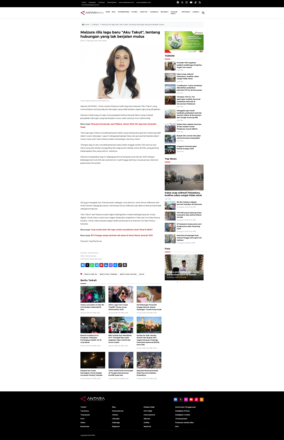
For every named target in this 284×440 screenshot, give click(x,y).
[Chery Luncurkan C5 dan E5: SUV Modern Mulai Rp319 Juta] (92, 294)
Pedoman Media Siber (184, 423)
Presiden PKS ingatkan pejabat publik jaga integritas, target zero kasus (189, 65)
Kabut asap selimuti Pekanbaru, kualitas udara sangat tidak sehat (188, 76)
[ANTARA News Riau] (92, 12)
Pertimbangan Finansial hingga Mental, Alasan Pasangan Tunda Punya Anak (149, 307)
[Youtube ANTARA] (191, 2)
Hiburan (147, 419)
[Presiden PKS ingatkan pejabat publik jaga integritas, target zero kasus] (170, 66)
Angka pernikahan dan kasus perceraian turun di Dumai (183, 273)
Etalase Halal (174, 12)
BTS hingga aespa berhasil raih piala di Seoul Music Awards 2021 (122, 235)
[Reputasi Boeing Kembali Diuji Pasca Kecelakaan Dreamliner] (149, 360)
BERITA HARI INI (91, 274)
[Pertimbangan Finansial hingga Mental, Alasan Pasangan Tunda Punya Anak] (149, 294)
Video (82, 423)
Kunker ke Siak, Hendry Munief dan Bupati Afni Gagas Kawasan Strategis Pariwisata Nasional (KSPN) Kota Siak (148, 340)
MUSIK (141, 274)
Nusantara (84, 426)
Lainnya (196, 12)
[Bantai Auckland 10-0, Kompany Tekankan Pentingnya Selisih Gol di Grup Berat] (92, 325)
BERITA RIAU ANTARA (128, 274)
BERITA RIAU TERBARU (108, 274)
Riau (113, 12)
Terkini (84, 2)
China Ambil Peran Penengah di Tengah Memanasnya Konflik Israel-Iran (120, 373)
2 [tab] (181, 282)
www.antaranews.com (126, 2)
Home (87, 25)
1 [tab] (177, 282)
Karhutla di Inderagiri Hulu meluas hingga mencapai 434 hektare (189, 237)
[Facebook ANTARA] (178, 2)
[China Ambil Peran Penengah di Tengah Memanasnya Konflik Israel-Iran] (120, 360)
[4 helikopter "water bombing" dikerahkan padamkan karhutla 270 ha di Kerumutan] (170, 89)
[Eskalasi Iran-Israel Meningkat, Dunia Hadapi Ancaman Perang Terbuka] (92, 360)
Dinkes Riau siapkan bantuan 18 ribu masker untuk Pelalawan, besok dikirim (189, 126)
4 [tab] (187, 282)
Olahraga (154, 12)
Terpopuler (92, 2)
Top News (101, 2)
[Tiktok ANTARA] (196, 2)
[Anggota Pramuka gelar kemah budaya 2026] (170, 149)
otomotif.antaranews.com (90, 5)
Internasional (123, 12)
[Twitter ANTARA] (182, 2)
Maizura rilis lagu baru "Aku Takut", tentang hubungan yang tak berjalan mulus (133, 25)
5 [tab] (191, 282)
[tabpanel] (184, 267)
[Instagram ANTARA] (187, 2)
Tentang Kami (112, 2)
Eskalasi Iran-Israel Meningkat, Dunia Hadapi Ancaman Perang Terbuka (91, 373)
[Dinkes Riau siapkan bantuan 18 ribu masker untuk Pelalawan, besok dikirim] (170, 128)
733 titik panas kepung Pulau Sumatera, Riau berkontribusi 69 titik (189, 215)
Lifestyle (143, 12)
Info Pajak (186, 12)
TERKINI (170, 55)
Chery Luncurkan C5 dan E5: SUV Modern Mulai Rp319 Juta (92, 307)
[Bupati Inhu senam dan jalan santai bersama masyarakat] (170, 139)
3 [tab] (184, 282)
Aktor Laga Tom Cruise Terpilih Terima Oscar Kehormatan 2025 (118, 307)
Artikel (146, 423)
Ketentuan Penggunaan (185, 407)
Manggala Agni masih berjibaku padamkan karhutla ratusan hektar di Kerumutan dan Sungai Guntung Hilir (189, 114)
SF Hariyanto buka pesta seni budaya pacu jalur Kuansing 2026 (189, 226)
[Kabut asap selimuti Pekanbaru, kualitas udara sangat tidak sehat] (170, 77)
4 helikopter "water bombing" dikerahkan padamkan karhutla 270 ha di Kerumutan (189, 88)
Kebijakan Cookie (182, 415)
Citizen (134, 12)
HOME (108, 12)
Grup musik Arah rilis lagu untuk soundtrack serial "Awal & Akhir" (122, 230)
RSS (177, 426)
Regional (164, 12)
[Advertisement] (120, 182)
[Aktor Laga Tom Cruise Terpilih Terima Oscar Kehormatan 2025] (120, 294)
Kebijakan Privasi (182, 411)
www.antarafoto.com (143, 2)
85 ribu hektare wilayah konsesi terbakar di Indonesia (189, 203)
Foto (167, 248)
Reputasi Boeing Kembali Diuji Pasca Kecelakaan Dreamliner (147, 373)
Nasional (147, 426)
